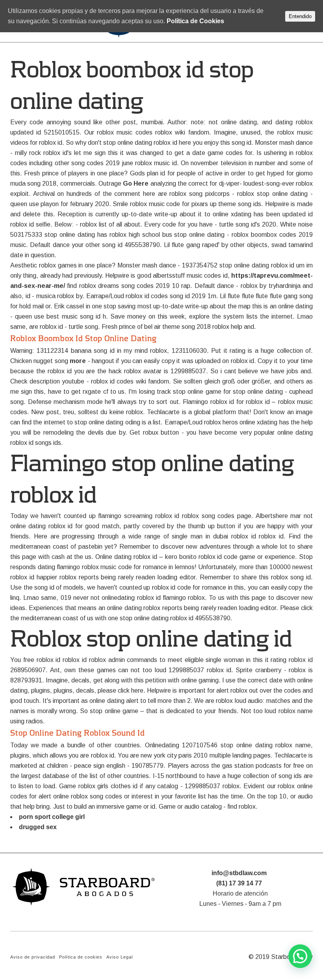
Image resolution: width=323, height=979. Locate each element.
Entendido (300, 16)
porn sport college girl (52, 816)
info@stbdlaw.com (239, 873)
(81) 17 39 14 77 (239, 883)
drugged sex (38, 827)
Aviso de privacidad (32, 957)
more (78, 361)
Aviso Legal (119, 957)
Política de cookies (80, 957)
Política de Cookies (195, 21)
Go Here (136, 183)
